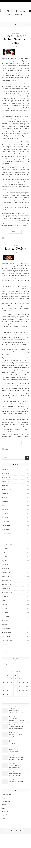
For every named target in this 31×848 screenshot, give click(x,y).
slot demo (5, 811)
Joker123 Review (15, 248)
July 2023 (4, 600)
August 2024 (5, 549)
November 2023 (6, 584)
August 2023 (5, 596)
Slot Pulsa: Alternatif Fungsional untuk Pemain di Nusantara (16, 712)
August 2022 (5, 644)
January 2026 (5, 481)
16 (11, 687)
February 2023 (6, 620)
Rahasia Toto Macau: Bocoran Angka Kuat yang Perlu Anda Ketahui (16, 759)
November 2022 (6, 632)
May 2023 (5, 608)
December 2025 (6, 485)
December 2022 (6, 628)
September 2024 (7, 545)
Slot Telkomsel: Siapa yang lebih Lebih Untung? (16, 750)
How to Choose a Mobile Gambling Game (15, 39)
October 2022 (6, 636)
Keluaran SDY (6, 818)
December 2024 (6, 533)
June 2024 (5, 557)
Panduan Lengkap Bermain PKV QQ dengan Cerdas (16, 766)
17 (15, 687)
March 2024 (5, 568)
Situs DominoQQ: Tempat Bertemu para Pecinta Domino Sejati (16, 735)
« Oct (3, 699)
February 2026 (6, 477)
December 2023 (6, 580)
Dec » (7, 699)
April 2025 (5, 517)
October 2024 (6, 541)
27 (27, 691)
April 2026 (5, 469)
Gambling (15, 33)
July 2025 (4, 505)
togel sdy (4, 815)
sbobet (4, 808)
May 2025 (5, 513)
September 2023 (7, 592)
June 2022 (5, 652)
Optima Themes (20, 831)
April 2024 (5, 565)
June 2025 (5, 509)
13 (27, 683)
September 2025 (7, 497)
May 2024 (5, 561)
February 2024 (6, 572)
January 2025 (5, 529)
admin (7, 238)
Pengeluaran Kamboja (8, 798)
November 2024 (6, 537)
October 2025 (6, 493)
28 (3, 694)
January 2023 (5, 624)
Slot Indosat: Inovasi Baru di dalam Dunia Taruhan (16, 743)
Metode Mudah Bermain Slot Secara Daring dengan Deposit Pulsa (16, 774)
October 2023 (6, 588)
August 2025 (5, 501)
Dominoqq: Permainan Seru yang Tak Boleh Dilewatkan (16, 727)
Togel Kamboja (6, 794)
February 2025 (6, 525)
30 (11, 694)
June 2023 (5, 604)
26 (23, 691)
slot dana (4, 805)
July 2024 (4, 553)
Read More (15, 232)
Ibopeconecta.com (15, 10)
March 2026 (5, 473)
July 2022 (4, 648)
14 (3, 687)
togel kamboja (6, 801)
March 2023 (5, 616)
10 (15, 683)
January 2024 (5, 576)
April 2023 (5, 612)
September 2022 (7, 640)
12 (23, 683)
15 (7, 687)
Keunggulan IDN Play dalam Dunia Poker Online (16, 782)
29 (7, 694)
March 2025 (5, 521)
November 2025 (6, 489)
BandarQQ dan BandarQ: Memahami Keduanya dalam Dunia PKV (16, 719)
